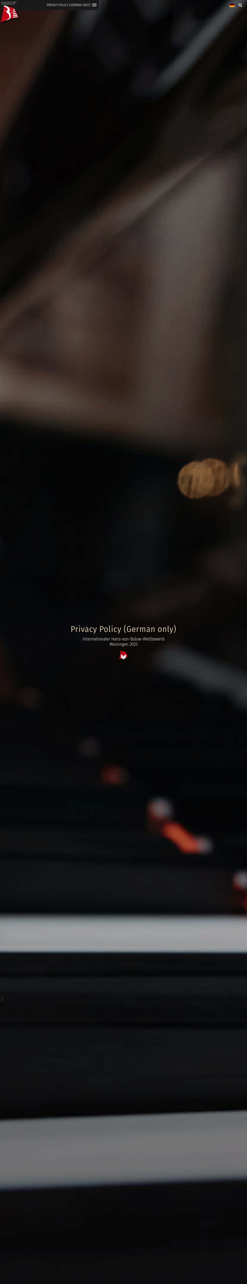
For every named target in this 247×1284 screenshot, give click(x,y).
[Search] (240, 5)
